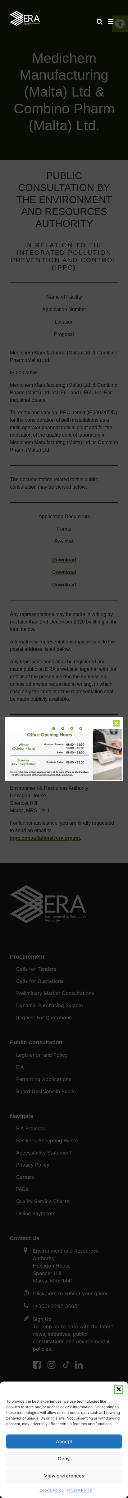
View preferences (64, 1476)
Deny (64, 1459)
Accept (64, 1441)
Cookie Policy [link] (51, 1490)
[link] (25, 15)
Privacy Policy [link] (79, 1490)
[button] (119, 1389)
